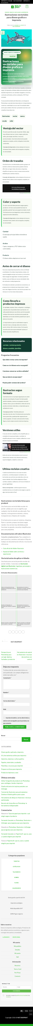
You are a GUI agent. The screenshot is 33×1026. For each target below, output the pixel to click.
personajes (26, 566)
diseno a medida (8, 348)
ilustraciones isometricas (9, 568)
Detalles (17, 950)
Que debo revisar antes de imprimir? (15, 360)
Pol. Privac (17, 972)
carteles (6, 345)
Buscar (3, 735)
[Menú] (2, 6)
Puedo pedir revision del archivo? (14, 383)
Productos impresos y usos (9, 772)
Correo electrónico (9, 701)
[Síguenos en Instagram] (4, 1011)
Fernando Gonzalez (7, 820)
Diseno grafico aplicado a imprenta (16, 12)
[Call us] (13, 1011)
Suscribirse (16, 991)
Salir (17, 957)
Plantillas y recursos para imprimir (12, 766)
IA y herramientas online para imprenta (13, 755)
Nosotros (17, 965)
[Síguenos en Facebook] (1, 1011)
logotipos (19, 566)
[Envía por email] (19, 631)
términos (8, 997)
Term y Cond (17, 969)
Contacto (17, 976)
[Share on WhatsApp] (9, 631)
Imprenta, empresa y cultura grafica (12, 759)
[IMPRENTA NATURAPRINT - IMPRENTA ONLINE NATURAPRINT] (16, 6)
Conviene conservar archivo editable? (16, 371)
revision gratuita (15, 345)
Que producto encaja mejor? (12, 377)
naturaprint (16, 26)
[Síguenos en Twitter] (7, 1011)
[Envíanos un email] (10, 1011)
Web (4, 709)
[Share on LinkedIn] (23, 631)
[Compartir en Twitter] (16, 631)
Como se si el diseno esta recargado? (15, 365)
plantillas (18, 348)
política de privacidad (21, 995)
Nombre (6, 692)
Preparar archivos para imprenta (11, 769)
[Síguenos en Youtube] (1, 1014)
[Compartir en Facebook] (13, 631)
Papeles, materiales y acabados (11, 762)
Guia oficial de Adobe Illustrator (13, 548)
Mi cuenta (17, 953)
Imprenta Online (27, 192)
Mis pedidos (17, 946)
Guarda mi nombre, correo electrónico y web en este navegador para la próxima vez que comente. (16, 720)
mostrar (13, 56)
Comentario (7, 678)
